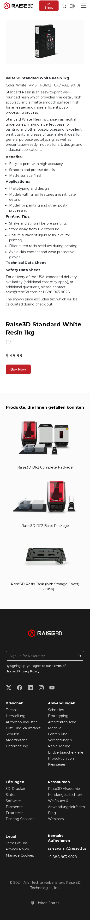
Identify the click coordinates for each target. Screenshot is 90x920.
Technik (12, 710)
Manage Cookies (20, 855)
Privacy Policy (28, 671)
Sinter (11, 794)
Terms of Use (17, 843)
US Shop (49, 6)
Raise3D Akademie (64, 788)
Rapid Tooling (59, 746)
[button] (83, 6)
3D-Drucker (15, 788)
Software (13, 801)
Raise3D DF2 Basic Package (45, 526)
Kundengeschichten (65, 794)
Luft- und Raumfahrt (23, 728)
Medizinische (17, 740)
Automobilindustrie (22, 722)
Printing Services (20, 819)
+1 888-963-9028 (62, 857)
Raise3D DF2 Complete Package (45, 467)
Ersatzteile (15, 813)
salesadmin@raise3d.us (67, 848)
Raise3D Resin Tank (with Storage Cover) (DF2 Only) (45, 586)
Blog (52, 813)
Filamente (14, 807)
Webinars (56, 819)
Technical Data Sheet (26, 263)
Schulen (12, 734)
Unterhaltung (17, 746)
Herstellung (15, 716)
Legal (11, 836)
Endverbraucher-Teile (65, 752)
